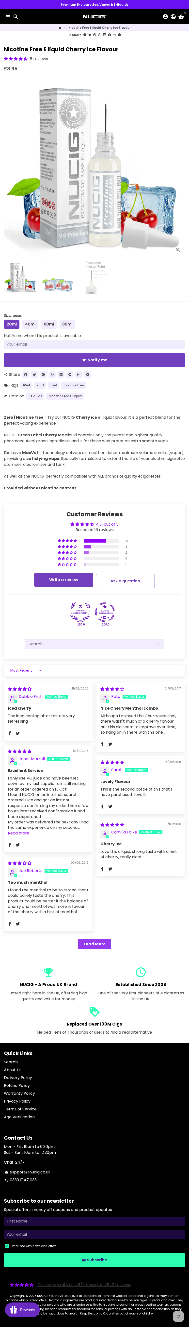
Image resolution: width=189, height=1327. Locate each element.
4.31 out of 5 (107, 524)
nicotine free (73, 385)
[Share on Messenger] (119, 35)
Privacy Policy (17, 1101)
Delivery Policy (18, 1077)
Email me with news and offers (34, 1246)
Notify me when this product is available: (43, 335)
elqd (40, 385)
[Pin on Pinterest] (94, 35)
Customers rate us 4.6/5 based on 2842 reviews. (84, 1285)
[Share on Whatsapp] (99, 35)
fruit (53, 385)
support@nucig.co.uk (27, 1172)
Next (180, 166)
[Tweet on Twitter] (89, 35)
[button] (16, 59)
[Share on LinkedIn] (104, 35)
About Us (12, 1070)
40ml (30, 324)
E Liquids (35, 396)
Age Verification (19, 1117)
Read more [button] (18, 833)
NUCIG (42, 1296)
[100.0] (80, 612)
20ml (12, 324)
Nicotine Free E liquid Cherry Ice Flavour (99, 28)
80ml (67, 324)
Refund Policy (17, 1085)
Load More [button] (95, 944)
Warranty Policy (19, 1093)
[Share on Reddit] (109, 35)
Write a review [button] (63, 580)
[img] (20, 689)
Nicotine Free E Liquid (65, 396)
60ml (49, 324)
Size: (13, 315)
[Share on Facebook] (84, 35)
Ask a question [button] (125, 581)
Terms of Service (20, 1109)
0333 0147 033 (20, 1180)
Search (11, 1062)
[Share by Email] (114, 35)
